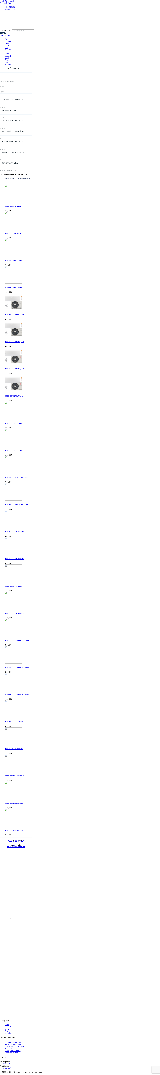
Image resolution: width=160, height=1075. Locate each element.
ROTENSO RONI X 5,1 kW (14, 260)
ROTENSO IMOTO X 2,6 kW (14, 830)
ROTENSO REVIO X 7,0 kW (14, 613)
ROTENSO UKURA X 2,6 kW (14, 314)
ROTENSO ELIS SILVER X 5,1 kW (16, 504)
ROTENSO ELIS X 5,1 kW (13, 450)
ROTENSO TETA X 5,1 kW (14, 749)
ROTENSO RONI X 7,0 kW (14, 287)
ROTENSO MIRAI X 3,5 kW (14, 803)
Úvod (7, 39)
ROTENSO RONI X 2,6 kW (14, 206)
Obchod (8, 41)
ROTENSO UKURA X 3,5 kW (14, 342)
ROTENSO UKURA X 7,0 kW (14, 396)
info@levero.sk (16, 846)
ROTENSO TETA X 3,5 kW (14, 722)
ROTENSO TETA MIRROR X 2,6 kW (17, 640)
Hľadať (3, 33)
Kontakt (8, 50)
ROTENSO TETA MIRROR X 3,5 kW (17, 667)
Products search (6, 31)
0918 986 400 (16, 841)
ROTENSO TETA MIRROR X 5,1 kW (17, 694)
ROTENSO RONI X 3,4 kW (14, 233)
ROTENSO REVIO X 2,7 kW (14, 532)
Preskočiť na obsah (7, 1)
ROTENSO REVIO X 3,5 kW (14, 559)
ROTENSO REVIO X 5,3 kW (14, 586)
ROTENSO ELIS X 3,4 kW (13, 423)
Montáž (7, 43)
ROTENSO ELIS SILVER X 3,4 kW (16, 477)
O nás (7, 46)
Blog (6, 48)
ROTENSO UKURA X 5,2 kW (14, 369)
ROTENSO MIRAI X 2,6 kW (14, 776)
